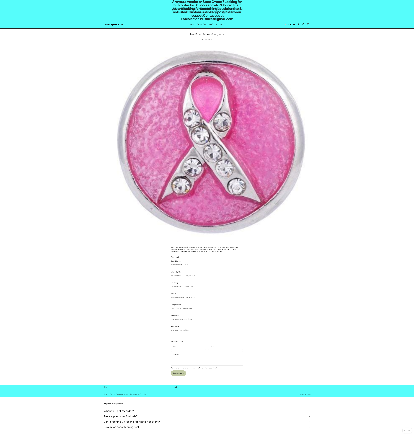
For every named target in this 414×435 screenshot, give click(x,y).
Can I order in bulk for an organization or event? (132, 421)
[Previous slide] (104, 10)
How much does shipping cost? (122, 427)
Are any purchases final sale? (121, 416)
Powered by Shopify (138, 394)
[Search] (294, 24)
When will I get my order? (119, 410)
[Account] (298, 24)
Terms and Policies (304, 394)
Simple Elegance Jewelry (119, 394)
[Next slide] (308, 10)
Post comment (178, 373)
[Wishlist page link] (308, 24)
